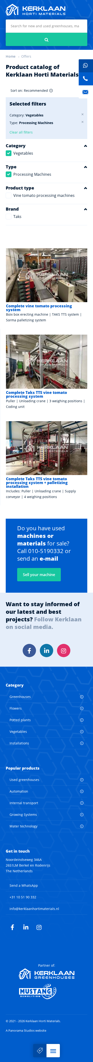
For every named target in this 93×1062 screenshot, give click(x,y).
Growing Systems (23, 814)
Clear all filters (21, 132)
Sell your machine (39, 1050)
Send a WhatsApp (24, 885)
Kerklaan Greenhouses (46, 973)
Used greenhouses (24, 779)
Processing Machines (32, 174)
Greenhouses (20, 696)
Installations (19, 743)
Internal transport (24, 803)
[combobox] (46, 26)
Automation (19, 791)
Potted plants (20, 720)
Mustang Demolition (46, 991)
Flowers (16, 708)
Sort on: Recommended (29, 90)
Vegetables (23, 153)
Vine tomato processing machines (44, 195)
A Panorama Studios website (26, 1031)
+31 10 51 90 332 (23, 897)
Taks (17, 216)
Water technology (23, 826)
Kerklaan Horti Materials (35, 10)
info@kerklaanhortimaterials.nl (34, 908)
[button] (53, 1050)
